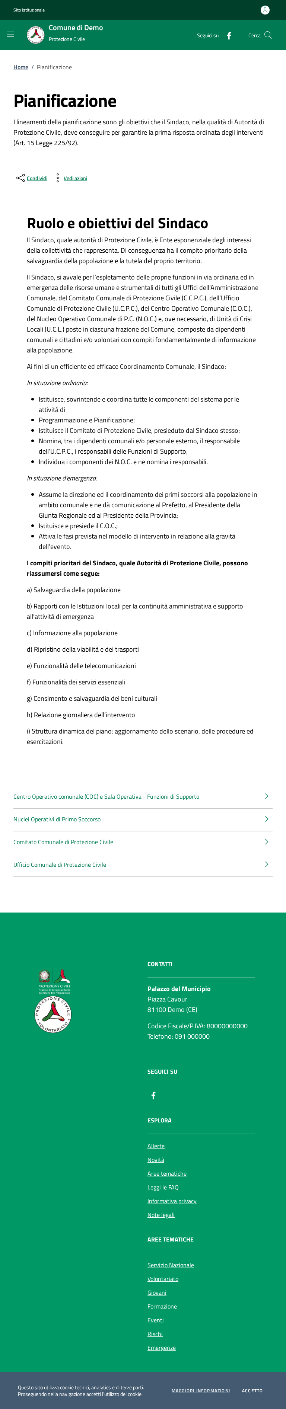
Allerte (156, 1145)
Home (20, 67)
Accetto (252, 1391)
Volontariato (162, 1278)
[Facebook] (226, 35)
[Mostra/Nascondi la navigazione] (10, 34)
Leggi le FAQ (163, 1187)
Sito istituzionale (29, 10)
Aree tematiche (167, 1173)
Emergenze (161, 1347)
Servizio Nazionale (170, 1265)
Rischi (155, 1333)
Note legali (161, 1214)
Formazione (162, 1306)
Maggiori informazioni (201, 1391)
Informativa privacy (172, 1200)
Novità (155, 1159)
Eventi (155, 1320)
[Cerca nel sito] (268, 35)
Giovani (156, 1292)
